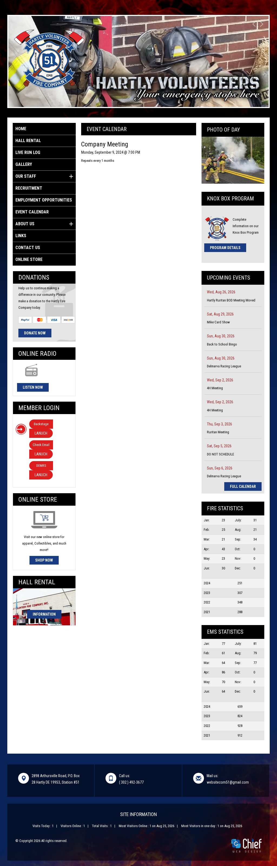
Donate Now (35, 333)
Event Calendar (32, 211)
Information (44, 614)
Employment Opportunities (43, 200)
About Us (24, 223)
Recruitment (28, 188)
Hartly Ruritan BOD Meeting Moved (231, 300)
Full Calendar (243, 486)
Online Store (28, 259)
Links (20, 235)
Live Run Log (27, 152)
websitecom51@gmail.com (228, 782)
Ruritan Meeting (218, 432)
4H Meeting (215, 388)
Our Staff (25, 176)
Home (20, 128)
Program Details (225, 248)
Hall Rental (28, 140)
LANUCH (41, 433)
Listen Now (33, 387)
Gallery (23, 164)
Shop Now (44, 560)
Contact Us (27, 247)
